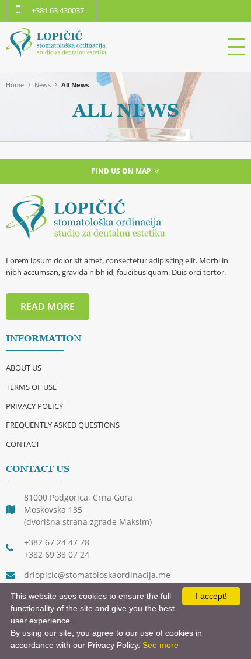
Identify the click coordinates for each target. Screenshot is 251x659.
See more (160, 645)
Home (15, 84)
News (42, 84)
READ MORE (47, 306)
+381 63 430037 (58, 10)
